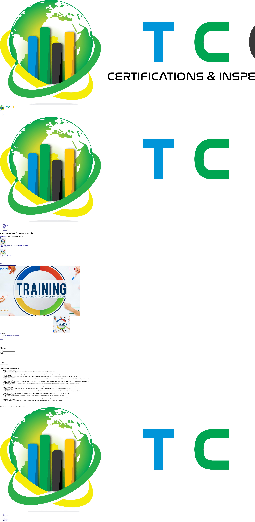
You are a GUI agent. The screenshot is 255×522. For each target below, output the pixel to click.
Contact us (5, 230)
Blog (4, 227)
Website (1, 353)
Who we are (5, 225)
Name (1, 350)
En (3, 113)
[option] (127, 291)
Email (1, 352)
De (3, 114)
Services (4, 226)
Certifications (5, 228)
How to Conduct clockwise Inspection (8, 265)
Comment (2, 362)
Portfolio (5, 236)
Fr (3, 115)
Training (4, 336)
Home (4, 224)
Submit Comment (4, 364)
